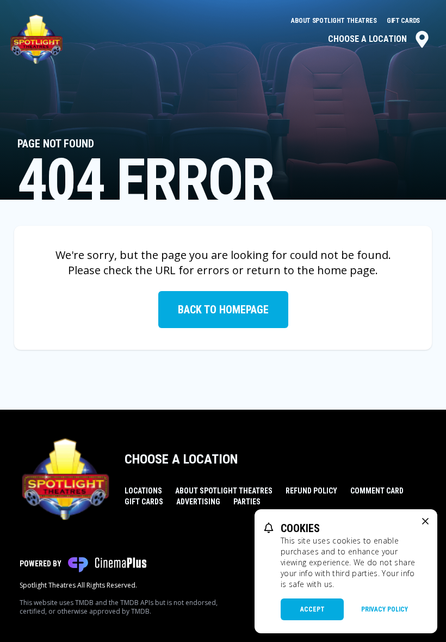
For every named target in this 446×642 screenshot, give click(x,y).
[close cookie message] (425, 521)
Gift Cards (403, 20)
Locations (143, 490)
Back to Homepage (223, 309)
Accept (312, 609)
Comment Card (377, 490)
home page (346, 270)
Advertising (198, 501)
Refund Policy (311, 490)
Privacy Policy (384, 609)
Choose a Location (367, 39)
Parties (247, 501)
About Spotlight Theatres (334, 20)
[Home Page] (36, 39)
